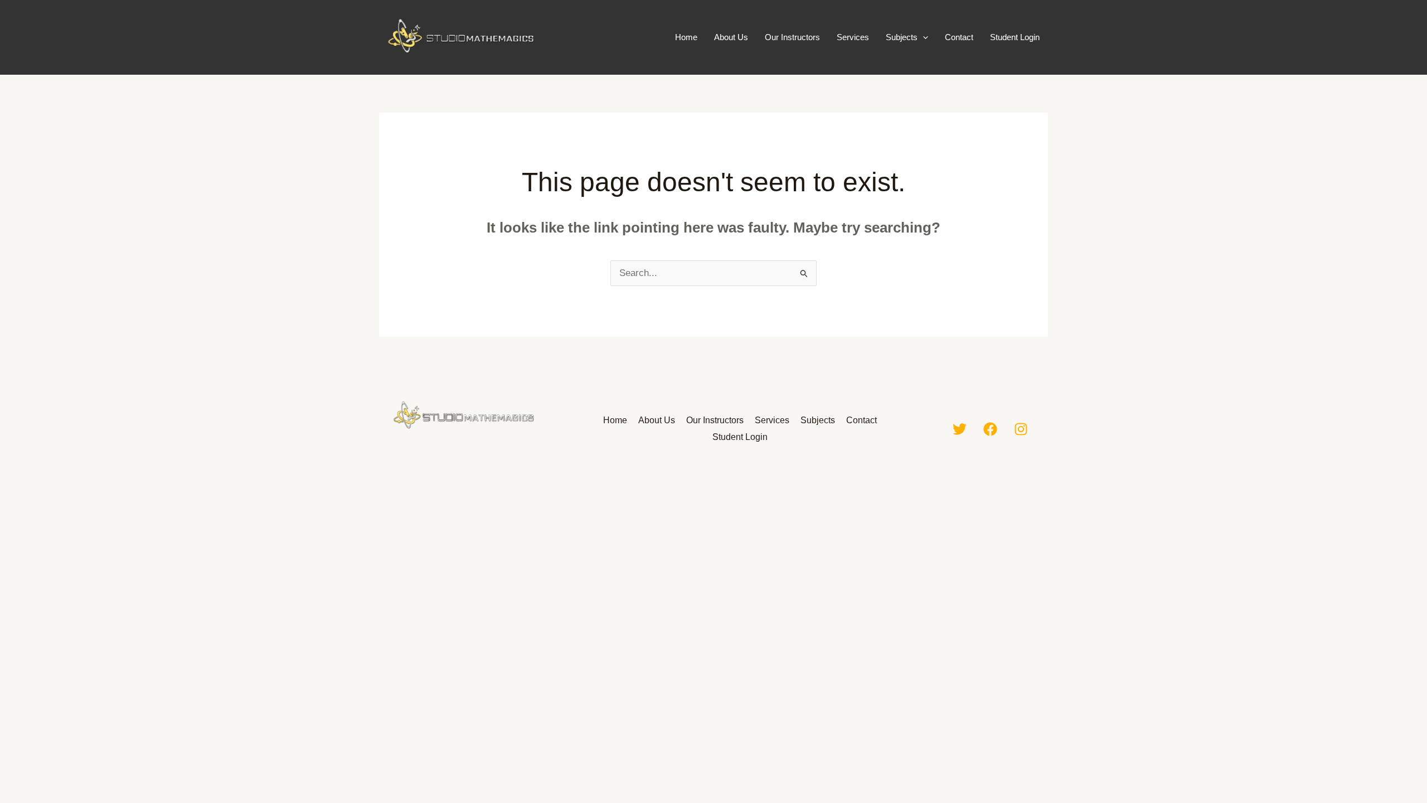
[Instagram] (1021, 429)
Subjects (902, 37)
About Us (731, 37)
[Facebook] (990, 429)
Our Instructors (792, 37)
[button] (923, 37)
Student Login (1015, 37)
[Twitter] (960, 429)
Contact (959, 37)
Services (853, 37)
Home (686, 37)
